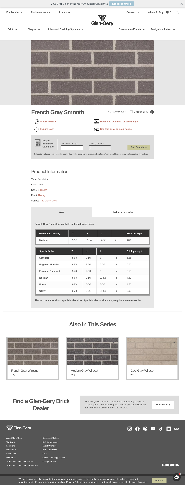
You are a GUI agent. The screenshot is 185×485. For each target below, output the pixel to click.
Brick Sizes (11, 453)
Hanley (42, 195)
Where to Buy (163, 404)
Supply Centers (49, 446)
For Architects (14, 12)
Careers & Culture (50, 438)
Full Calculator (139, 147)
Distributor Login (50, 442)
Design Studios (49, 461)
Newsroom (11, 450)
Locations (64, 12)
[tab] (61, 212)
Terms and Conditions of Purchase (22, 465)
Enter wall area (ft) (69, 143)
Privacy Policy (73, 482)
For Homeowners (40, 12)
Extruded (42, 190)
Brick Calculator (49, 450)
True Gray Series (48, 200)
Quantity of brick (96, 143)
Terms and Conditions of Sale (19, 461)
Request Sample (121, 3)
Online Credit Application (53, 457)
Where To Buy (155, 12)
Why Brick (10, 457)
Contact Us (132, 12)
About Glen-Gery (14, 438)
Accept (159, 480)
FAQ (44, 453)
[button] (92, 4)
